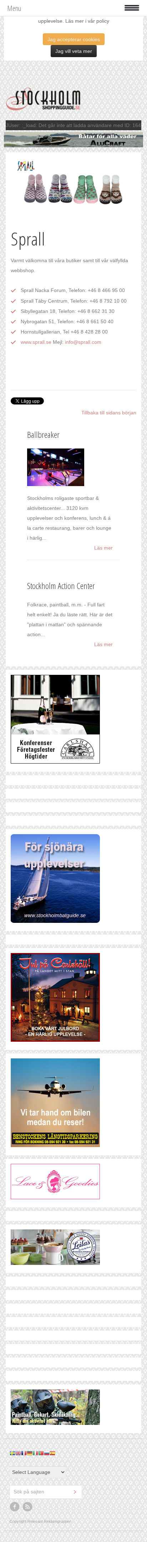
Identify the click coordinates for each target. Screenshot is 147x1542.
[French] (24, 1452)
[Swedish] (12, 1452)
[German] (29, 1452)
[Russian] (47, 1452)
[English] (18, 1452)
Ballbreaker (43, 434)
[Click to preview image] (73, 189)
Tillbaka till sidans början (108, 412)
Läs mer (103, 548)
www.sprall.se (36, 342)
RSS (27, 1507)
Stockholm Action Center (61, 585)
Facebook (15, 1507)
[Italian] (35, 1452)
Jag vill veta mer (73, 51)
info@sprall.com (83, 342)
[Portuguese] (41, 1452)
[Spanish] (52, 1452)
